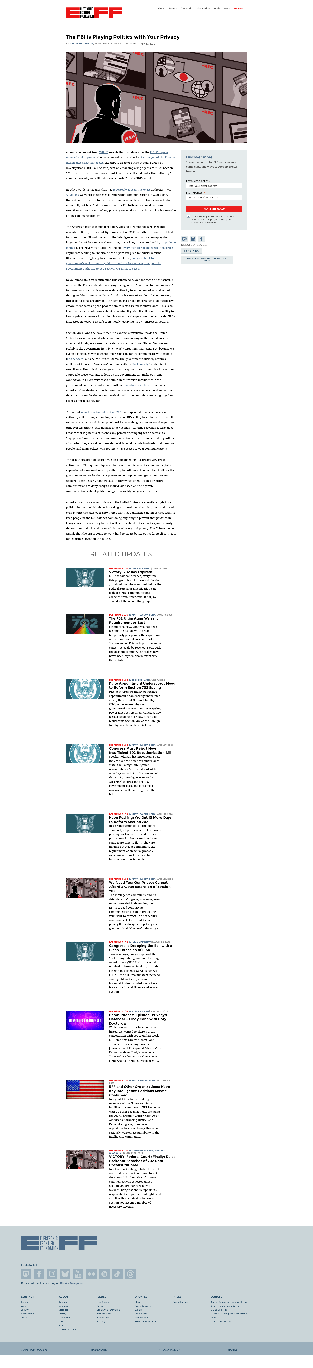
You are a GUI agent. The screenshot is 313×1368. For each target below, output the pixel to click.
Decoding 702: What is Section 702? (207, 260)
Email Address (194, 193)
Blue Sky (65, 1274)
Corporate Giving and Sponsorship (229, 1313)
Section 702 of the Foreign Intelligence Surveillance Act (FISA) (134, 970)
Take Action (203, 8)
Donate (238, 8)
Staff (61, 1325)
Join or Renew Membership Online (229, 1302)
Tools (217, 8)
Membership (27, 1313)
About (161, 8)
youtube (78, 1274)
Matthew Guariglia (81, 43)
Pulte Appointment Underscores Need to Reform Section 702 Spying (142, 685)
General (25, 1302)
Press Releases (143, 1306)
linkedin (104, 1274)
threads (130, 1274)
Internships (64, 1317)
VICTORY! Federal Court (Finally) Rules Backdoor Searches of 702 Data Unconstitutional (142, 1161)
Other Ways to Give (221, 1321)
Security (25, 1309)
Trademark (98, 1349)
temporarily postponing (124, 635)
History (62, 1313)
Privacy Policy (169, 1349)
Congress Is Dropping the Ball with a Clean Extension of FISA (140, 948)
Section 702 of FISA (122, 643)
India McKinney (141, 568)
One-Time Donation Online (225, 1306)
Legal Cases (141, 1313)
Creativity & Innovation (108, 1309)
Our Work (186, 8)
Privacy (100, 1306)
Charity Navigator (71, 1283)
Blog (137, 1302)
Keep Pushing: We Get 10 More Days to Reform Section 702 (140, 820)
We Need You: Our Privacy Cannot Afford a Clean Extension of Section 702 (140, 886)
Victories (63, 1309)
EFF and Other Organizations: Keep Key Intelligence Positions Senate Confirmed (139, 1091)
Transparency (104, 1313)
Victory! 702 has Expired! (130, 572)
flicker (91, 1274)
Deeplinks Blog (118, 568)
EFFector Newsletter (145, 1321)
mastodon (26, 1274)
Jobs (61, 1321)
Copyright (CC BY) (34, 1349)
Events (138, 1309)
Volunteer (64, 1306)
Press (24, 1317)
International (103, 1317)
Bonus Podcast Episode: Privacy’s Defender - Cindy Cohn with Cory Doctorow (138, 1019)
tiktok (117, 1274)
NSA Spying (191, 250)
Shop (227, 8)
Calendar (63, 1302)
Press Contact (180, 1302)
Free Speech (103, 1302)
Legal (23, 1306)
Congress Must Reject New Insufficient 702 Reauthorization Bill (140, 750)
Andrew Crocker (142, 1150)
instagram (52, 1274)
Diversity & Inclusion (69, 1329)
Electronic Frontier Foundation (94, 14)
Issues (173, 8)
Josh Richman (140, 680)
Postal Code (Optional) (198, 181)
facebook (39, 1274)
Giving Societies (219, 1309)
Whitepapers (141, 1317)
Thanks (231, 1349)
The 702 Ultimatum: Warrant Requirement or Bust (133, 620)
